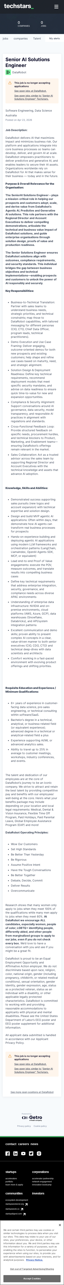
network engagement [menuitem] (42, 1181)
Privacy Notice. (34, 1260)
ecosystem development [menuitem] (16, 1200)
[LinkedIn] (17, 1155)
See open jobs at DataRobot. (30, 90)
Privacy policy (24, 1126)
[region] (32, 1252)
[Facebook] (9, 1155)
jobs (5, 38)
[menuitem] (57, 7)
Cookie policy (40, 1126)
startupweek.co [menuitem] (12, 1209)
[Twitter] (33, 1155)
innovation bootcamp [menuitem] (42, 1185)
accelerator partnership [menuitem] (43, 1178)
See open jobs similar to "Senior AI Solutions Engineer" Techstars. (33, 97)
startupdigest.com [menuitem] (13, 1214)
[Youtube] (25, 1155)
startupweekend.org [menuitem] (14, 1204)
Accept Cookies (32, 1278)
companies (21, 38)
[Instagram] (41, 1155)
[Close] (60, 1225)
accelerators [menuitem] (11, 1178)
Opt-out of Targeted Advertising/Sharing (32, 1269)
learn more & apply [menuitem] (14, 1185)
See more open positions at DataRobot (32, 1092)
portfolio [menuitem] (9, 1181)
